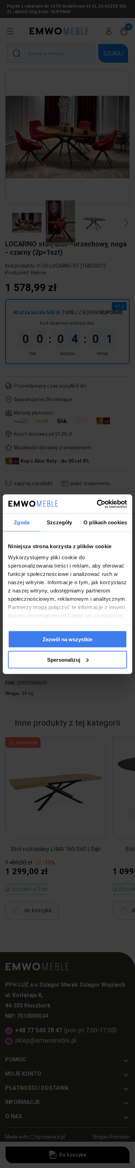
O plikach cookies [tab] (105, 522)
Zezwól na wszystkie (67, 639)
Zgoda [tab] (21, 522)
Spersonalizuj (63, 659)
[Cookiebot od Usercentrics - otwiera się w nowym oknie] (97, 503)
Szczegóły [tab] (59, 522)
